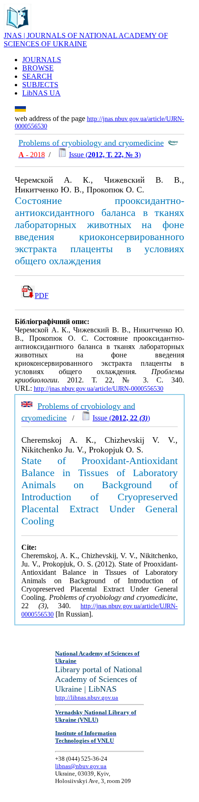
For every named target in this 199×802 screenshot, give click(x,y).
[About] (17, 29)
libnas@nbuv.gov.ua (80, 766)
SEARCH (37, 76)
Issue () (105, 155)
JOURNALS (41, 60)
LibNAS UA (41, 93)
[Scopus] (173, 143)
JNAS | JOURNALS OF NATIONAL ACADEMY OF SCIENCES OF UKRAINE (86, 40)
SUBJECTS (40, 85)
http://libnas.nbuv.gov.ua (86, 697)
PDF (42, 295)
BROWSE (38, 68)
